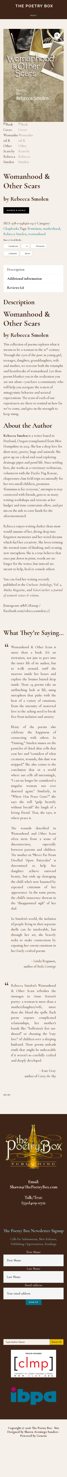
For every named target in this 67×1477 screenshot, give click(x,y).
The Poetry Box (34, 6)
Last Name (33, 1269)
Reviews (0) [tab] (15, 288)
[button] (57, 35)
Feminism (34, 229)
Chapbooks (11, 229)
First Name (33, 1252)
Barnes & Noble (16, 210)
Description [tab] (16, 269)
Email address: (33, 1285)
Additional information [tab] (24, 278)
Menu (33, 15)
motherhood (51, 229)
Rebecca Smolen (15, 234)
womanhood (37, 234)
